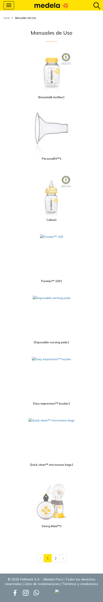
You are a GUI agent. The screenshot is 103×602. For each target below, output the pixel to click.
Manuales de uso (25, 18)
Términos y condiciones (80, 584)
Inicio (7, 18)
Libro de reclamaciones (42, 584)
